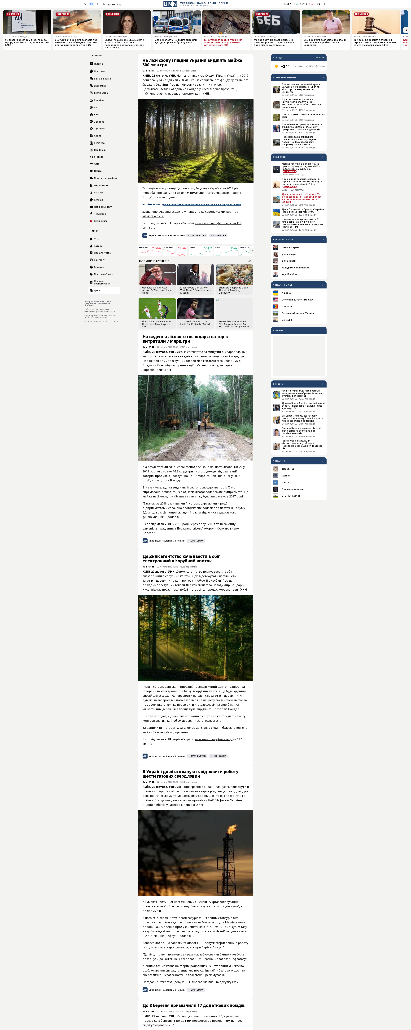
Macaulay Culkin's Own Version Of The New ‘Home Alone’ (157, 290)
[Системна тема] (91, 4)
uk (318, 4)
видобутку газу (227, 982)
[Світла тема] (85, 4)
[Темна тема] (97, 4)
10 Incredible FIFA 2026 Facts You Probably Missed (195, 322)
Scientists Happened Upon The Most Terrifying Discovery (233, 290)
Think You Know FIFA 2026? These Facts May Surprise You (157, 324)
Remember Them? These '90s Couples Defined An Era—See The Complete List (234, 324)
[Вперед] (406, 30)
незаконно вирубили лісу (213, 739)
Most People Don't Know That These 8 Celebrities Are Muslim (195, 290)
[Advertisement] (299, 356)
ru (325, 4)
